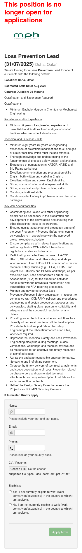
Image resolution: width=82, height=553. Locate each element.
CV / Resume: (18, 463)
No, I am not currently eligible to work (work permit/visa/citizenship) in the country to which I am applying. (43, 508)
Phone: (13, 442)
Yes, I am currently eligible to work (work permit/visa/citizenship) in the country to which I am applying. (43, 496)
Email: (13, 426)
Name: (13, 405)
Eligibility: (15, 486)
